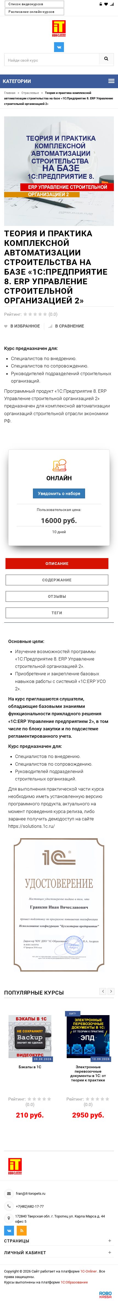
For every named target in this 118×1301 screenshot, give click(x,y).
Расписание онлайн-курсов (31, 12)
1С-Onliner (88, 1271)
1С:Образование (74, 1282)
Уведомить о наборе (59, 493)
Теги (57, 613)
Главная (11, 93)
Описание (57, 563)
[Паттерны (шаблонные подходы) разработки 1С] (90, 1036)
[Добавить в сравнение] (39, 1015)
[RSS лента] (22, 1231)
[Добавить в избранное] (27, 1015)
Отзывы (57, 596)
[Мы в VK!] (59, 47)
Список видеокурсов (26, 4)
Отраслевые (32, 93)
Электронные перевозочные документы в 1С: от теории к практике (32, 1073)
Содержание (57, 580)
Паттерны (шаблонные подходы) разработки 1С (90, 1069)
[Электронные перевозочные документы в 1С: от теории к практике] (32, 1036)
